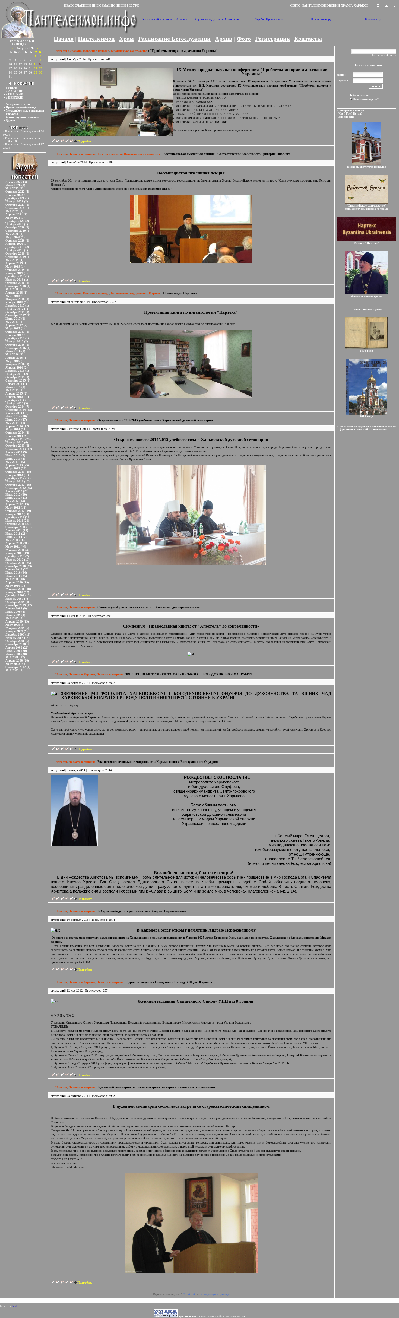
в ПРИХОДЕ (14, 97)
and (62, 59)
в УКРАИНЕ (14, 91)
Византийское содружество (129, 50)
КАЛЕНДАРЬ (20, 44)
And (14, 1305)
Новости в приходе (96, 50)
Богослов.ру (373, 19)
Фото (244, 38)
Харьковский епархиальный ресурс (165, 19)
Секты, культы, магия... (22, 117)
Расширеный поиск (384, 55)
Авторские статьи (18, 104)
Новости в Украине (82, 674)
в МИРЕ (11, 87)
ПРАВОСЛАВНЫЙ (20, 40)
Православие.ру (321, 19)
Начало (64, 38)
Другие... (12, 120)
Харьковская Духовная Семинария (217, 19)
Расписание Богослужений (174, 38)
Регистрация (272, 38)
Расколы (12, 113)
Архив (223, 38)
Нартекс (154, 293)
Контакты (308, 38)
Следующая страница (215, 1294)
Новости (61, 153)
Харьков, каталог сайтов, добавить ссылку (212, 1316)
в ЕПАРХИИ (14, 94)
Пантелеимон (96, 38)
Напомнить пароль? (366, 99)
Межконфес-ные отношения (25, 110)
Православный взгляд (21, 107)
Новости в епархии (68, 50)
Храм (126, 38)
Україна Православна (269, 19)
